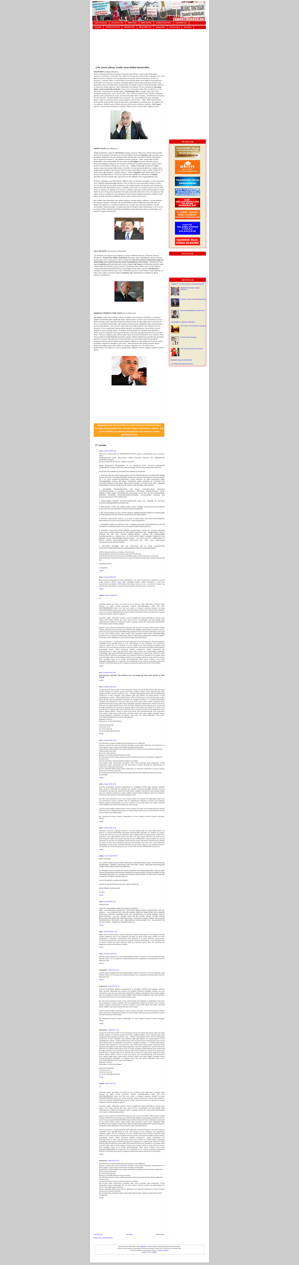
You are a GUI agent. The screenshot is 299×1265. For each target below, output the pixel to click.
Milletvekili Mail (146, 23)
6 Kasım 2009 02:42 (109, 451)
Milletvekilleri (132, 23)
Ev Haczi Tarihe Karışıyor (188, 337)
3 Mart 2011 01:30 (113, 970)
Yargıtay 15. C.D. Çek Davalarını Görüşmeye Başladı (187, 284)
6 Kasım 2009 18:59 (109, 828)
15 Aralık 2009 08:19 (110, 954)
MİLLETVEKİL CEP (145, 27)
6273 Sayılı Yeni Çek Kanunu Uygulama (193, 326)
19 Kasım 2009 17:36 (110, 931)
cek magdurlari (141, 1246)
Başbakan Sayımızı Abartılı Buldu (181, 360)
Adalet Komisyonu (101, 23)
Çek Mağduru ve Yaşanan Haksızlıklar (183, 322)
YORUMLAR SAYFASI (112, 27)
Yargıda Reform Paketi (163, 23)
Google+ (154, 1252)
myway (101, 595)
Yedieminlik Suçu (181, 23)
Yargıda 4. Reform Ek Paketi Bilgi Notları (193, 299)
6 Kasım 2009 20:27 (109, 901)
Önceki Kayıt (160, 1234)
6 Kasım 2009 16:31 (109, 687)
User (100, 672)
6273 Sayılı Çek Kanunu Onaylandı (191, 348)
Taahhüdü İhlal (160, 27)
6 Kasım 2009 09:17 (109, 577)
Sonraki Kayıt (98, 1234)
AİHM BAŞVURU (129, 27)
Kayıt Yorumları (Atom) (106, 1238)
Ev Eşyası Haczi (174, 27)
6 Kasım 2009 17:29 (109, 740)
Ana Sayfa (97, 27)
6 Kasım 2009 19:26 (111, 856)
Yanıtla (101, 571)
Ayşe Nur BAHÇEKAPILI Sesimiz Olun (192, 310)
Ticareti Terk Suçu (117, 23)
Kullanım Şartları (163, 1250)
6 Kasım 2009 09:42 (111, 595)
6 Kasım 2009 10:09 (109, 672)
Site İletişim (188, 27)
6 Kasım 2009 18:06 (109, 784)
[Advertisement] (149, 46)
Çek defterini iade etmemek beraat (182, 364)
